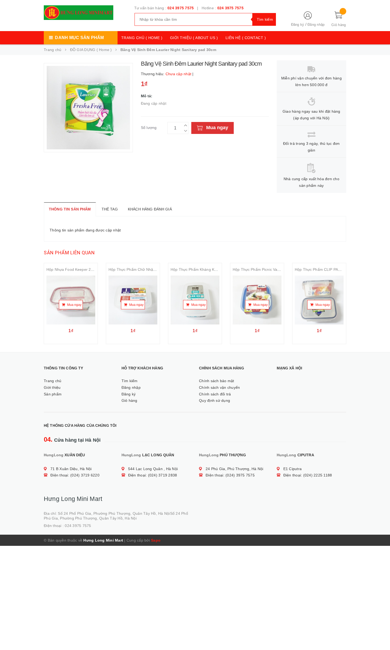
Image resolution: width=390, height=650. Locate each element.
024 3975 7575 (180, 8)
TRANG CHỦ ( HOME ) (142, 38)
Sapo (156, 540)
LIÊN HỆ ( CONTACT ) (246, 38)
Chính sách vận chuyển (219, 387)
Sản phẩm (53, 394)
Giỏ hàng (129, 400)
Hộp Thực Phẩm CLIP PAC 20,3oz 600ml (330, 269)
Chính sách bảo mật (216, 381)
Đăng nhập (315, 25)
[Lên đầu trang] (380, 634)
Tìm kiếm (130, 381)
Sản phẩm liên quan (69, 252)
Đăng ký (297, 25)
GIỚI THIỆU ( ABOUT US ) (194, 38)
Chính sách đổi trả (215, 394)
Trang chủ (52, 381)
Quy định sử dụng (214, 400)
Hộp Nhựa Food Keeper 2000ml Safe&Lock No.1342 (91, 269)
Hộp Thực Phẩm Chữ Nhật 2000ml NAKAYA (146, 269)
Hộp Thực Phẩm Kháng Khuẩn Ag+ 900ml (206, 269)
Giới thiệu (52, 387)
